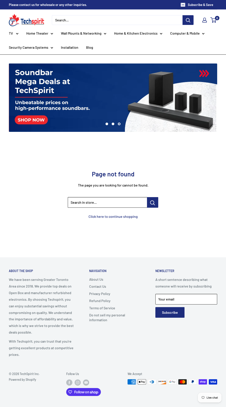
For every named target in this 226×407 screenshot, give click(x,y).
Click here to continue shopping (113, 216)
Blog (89, 47)
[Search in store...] (152, 202)
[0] (213, 20)
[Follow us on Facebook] (69, 382)
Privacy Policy (99, 293)
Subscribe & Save (200, 5)
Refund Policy (100, 301)
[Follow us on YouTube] (86, 382)
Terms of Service (102, 308)
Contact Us (97, 286)
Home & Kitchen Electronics (136, 33)
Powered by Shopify (22, 379)
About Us (96, 279)
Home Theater (37, 33)
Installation (69, 47)
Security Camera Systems (28, 47)
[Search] (188, 20)
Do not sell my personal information (107, 317)
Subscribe (170, 312)
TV (11, 33)
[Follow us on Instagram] (78, 382)
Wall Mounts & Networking (81, 33)
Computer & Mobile (185, 33)
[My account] (204, 20)
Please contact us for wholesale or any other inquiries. (48, 5)
